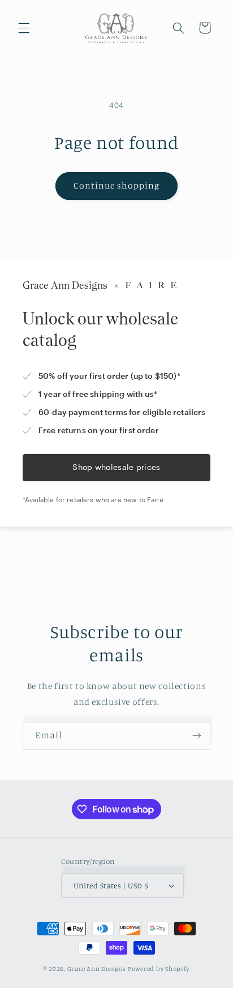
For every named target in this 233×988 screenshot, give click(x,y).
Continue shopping (117, 185)
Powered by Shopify (158, 969)
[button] (24, 28)
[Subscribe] (197, 736)
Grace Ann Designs (97, 969)
